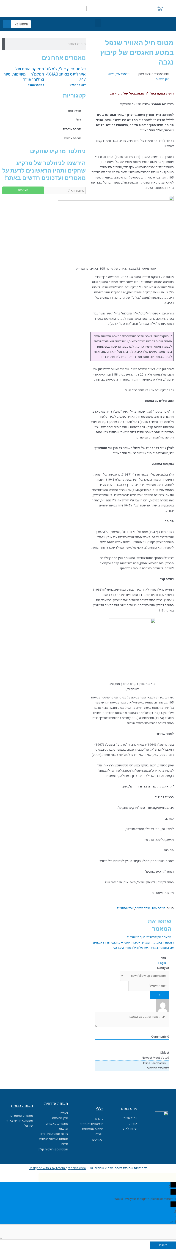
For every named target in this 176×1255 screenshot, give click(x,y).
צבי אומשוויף (125, 908)
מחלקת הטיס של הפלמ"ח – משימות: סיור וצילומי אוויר (24, 74)
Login (162, 963)
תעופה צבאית (72, 138)
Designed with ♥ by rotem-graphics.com (57, 1168)
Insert (163, 1245)
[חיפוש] (7, 24)
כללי (78, 120)
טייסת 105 (158, 908)
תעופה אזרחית (72, 129)
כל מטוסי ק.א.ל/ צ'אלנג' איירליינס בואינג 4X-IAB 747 (65, 74)
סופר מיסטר (142, 908)
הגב (172, 1221)
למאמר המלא (77, 85)
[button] (98, 23)
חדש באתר (74, 111)
